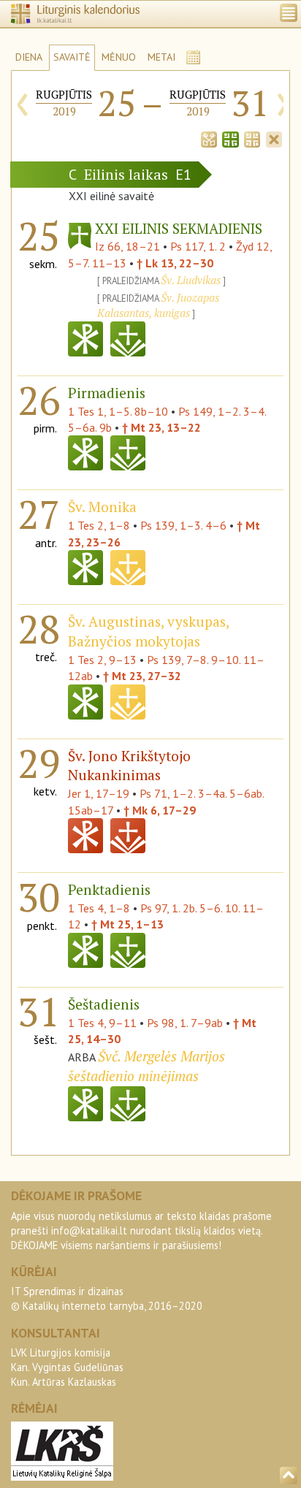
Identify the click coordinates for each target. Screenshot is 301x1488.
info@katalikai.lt (89, 1230)
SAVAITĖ (72, 57)
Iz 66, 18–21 (127, 246)
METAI (161, 57)
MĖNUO (119, 57)
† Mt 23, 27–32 (142, 675)
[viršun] (288, 1475)
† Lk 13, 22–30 (175, 263)
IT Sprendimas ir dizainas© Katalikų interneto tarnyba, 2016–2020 (106, 1298)
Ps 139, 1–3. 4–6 (183, 525)
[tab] (208, 138)
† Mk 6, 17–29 (159, 810)
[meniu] (288, 13)
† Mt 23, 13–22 (161, 427)
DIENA (28, 57)
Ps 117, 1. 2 (198, 246)
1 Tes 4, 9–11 (102, 1022)
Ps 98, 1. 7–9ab (185, 1022)
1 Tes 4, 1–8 (99, 908)
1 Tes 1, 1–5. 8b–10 (118, 411)
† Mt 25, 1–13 (127, 924)
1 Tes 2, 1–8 (99, 525)
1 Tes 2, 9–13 (102, 659)
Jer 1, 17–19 (98, 793)
